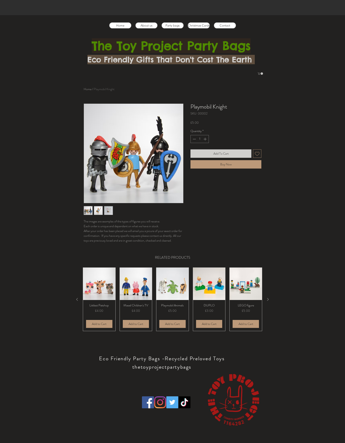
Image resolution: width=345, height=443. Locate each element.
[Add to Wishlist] (257, 153)
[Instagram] (160, 402)
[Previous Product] (77, 299)
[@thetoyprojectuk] (172, 402)
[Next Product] (268, 299)
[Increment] (205, 139)
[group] (172, 299)
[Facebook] (148, 402)
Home (87, 89)
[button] (261, 73)
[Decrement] (194, 139)
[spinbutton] (200, 139)
